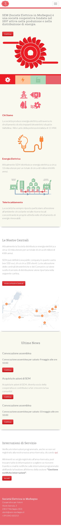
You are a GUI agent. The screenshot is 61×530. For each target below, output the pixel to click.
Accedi (7, 478)
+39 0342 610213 (10, 515)
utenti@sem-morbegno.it (13, 512)
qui (56, 452)
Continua (7, 34)
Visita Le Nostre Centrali (13, 283)
